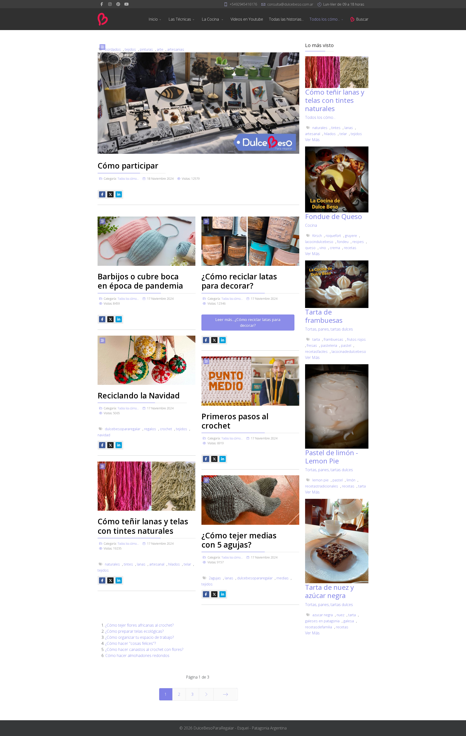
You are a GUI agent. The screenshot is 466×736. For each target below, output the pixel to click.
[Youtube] (126, 4)
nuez (340, 615)
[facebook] (101, 4)
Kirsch (317, 235)
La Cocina (211, 19)
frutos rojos (356, 339)
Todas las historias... (286, 19)
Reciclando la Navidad (139, 395)
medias (282, 578)
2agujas (215, 578)
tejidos (181, 429)
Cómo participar (128, 165)
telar (187, 564)
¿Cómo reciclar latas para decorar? (239, 281)
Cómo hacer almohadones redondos (137, 655)
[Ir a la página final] (225, 694)
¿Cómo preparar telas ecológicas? (134, 631)
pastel (346, 345)
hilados (174, 564)
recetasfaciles (316, 351)
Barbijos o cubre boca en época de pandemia (140, 281)
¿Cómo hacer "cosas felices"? (130, 643)
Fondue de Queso (333, 216)
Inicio (153, 19)
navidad (104, 435)
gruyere (351, 235)
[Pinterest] (118, 4)
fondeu (343, 241)
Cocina (311, 225)
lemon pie (320, 480)
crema (335, 247)
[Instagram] (110, 4)
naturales (112, 564)
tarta (316, 339)
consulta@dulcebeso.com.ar (290, 4)
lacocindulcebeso (319, 241)
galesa (348, 621)
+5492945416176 (243, 4)
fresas (312, 345)
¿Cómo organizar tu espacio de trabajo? (139, 637)
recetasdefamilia (318, 627)
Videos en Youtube (247, 19)
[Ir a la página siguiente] (206, 694)
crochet (166, 429)
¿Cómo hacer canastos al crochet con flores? (144, 649)
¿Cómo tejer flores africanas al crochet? (139, 625)
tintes (128, 564)
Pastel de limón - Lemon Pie (331, 456)
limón (351, 480)
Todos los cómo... (324, 19)
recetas (350, 247)
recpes (358, 241)
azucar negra (322, 615)
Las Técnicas (179, 19)
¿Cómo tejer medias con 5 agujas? (238, 540)
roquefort (333, 235)
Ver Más (312, 139)
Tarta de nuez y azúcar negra (329, 591)
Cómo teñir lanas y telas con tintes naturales (143, 526)
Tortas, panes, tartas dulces (329, 329)
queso (310, 247)
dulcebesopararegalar (122, 429)
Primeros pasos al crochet (234, 421)
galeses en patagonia (322, 621)
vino (322, 247)
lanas (141, 564)
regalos (150, 429)
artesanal (156, 564)
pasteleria (329, 345)
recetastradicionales (321, 486)
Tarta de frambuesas (323, 316)
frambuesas (333, 339)
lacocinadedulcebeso (349, 351)
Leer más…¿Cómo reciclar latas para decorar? (247, 322)
